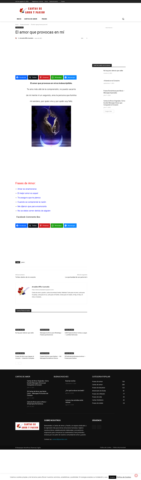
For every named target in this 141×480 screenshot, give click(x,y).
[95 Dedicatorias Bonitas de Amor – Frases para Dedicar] (76, 346)
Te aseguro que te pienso (29, 197)
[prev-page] (16, 363)
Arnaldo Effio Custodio (26, 38)
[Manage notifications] (136, 475)
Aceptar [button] (112, 477)
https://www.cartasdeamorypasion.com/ (43, 289)
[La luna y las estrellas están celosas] (59, 402)
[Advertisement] (86, 10)
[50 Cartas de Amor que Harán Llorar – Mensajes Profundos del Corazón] (20, 393)
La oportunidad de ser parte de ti (76, 277)
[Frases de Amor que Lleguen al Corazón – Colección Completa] (26, 346)
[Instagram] (116, 1)
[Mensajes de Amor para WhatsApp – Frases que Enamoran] (51, 323)
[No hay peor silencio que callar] (26, 323)
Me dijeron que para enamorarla (32, 206)
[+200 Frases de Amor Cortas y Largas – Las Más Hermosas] (76, 323)
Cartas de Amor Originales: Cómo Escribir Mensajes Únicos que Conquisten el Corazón (114, 103)
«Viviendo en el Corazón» (112, 81)
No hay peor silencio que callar (24, 333)
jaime (23, 262)
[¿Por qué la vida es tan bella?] (59, 393)
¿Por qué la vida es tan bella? (74, 390)
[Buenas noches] (59, 383)
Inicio (16, 24)
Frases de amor (24, 24)
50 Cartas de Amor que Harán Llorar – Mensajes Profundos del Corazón (37, 393)
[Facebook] (113, 1)
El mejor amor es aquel (28, 193)
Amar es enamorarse (27, 189)
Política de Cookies (124, 477)
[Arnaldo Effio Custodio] (16, 38)
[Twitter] (119, 1)
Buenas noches (70, 381)
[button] (123, 18)
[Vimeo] (121, 1)
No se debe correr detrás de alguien (34, 211)
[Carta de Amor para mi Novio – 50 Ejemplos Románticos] (20, 404)
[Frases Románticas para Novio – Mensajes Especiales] (97, 93)
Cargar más (108, 111)
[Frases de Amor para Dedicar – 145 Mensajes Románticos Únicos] (51, 346)
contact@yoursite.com (59, 439)
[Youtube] (124, 1)
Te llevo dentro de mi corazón (25, 277)
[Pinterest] (36, 300)
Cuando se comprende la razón (32, 202)
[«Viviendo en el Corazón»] (97, 83)
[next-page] (20, 363)
